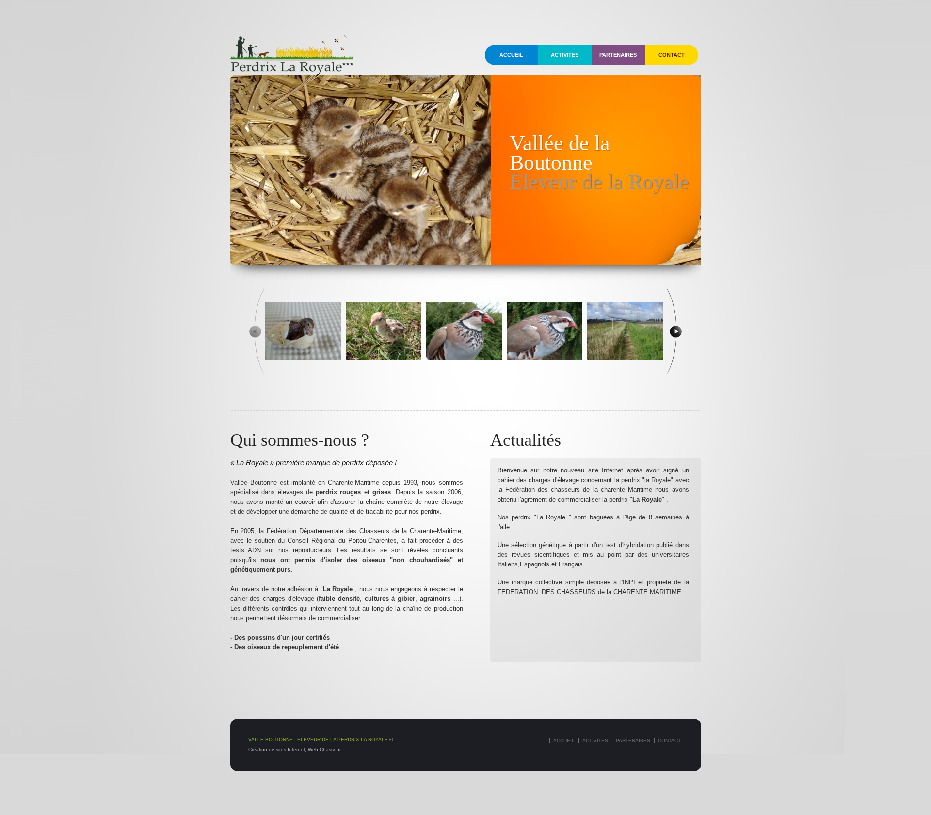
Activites (564, 55)
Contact (671, 55)
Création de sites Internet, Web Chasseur (294, 749)
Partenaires (618, 55)
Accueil (511, 55)
